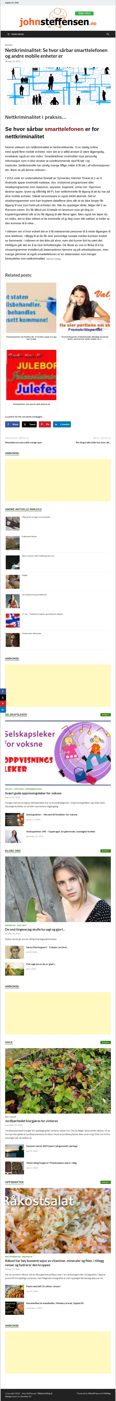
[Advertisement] (58, 480)
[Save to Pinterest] (3, 704)
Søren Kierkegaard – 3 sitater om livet (46, 947)
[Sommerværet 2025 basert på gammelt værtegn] (14, 1146)
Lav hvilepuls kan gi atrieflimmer (34, 594)
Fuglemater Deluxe (29, 536)
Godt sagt (22, 925)
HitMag (106, 1393)
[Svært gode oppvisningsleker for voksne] (58, 753)
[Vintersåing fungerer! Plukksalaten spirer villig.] (14, 1163)
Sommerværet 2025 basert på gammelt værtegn (52, 1145)
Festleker (19, 789)
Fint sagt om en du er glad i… (41, 964)
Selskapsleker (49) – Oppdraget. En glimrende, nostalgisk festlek (60, 831)
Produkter (27, 1257)
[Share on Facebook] (3, 691)
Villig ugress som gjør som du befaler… (37, 517)
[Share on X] (3, 698)
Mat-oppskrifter (12, 1257)
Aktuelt (9, 45)
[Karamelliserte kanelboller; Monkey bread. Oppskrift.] (14, 1303)
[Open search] (108, 34)
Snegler (25, 575)
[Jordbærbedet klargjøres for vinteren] (58, 1081)
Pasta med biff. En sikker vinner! (43, 1286)
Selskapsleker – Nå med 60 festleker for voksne (51, 814)
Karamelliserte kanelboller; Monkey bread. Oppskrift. (55, 1303)
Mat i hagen (10, 1117)
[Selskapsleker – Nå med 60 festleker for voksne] (14, 814)
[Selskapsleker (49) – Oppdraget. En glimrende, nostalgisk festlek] (14, 831)
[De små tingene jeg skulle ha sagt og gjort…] (58, 890)
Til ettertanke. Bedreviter (31, 633)
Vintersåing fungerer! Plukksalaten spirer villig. (51, 1162)
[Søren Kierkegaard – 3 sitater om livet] (14, 947)
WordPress (93, 1393)
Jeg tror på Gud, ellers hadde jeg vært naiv (38, 556)
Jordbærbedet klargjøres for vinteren (31, 1121)
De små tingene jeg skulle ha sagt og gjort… (35, 929)
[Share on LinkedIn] (3, 710)
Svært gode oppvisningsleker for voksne (33, 793)
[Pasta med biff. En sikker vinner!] (14, 1286)
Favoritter (10, 925)
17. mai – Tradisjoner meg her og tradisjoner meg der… (43, 614)
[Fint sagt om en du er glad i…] (14, 964)
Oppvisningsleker (33, 789)
